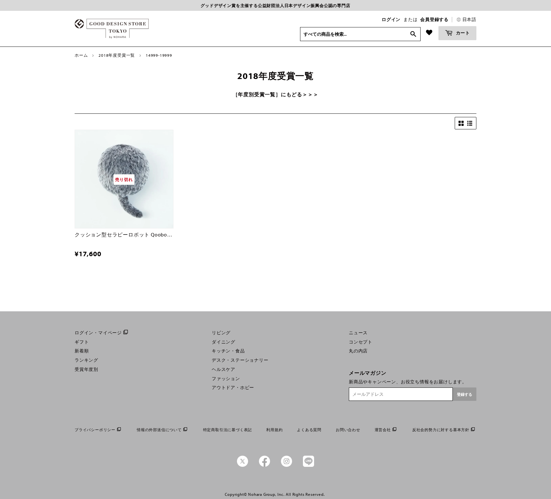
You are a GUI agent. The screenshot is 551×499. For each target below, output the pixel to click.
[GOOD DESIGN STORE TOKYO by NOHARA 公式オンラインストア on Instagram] (286, 465)
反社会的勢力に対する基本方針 (440, 429)
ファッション (226, 378)
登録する (464, 394)
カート (462, 32)
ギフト (82, 342)
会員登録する (434, 19)
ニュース (358, 333)
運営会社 (383, 429)
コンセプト (360, 342)
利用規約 (274, 429)
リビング (221, 333)
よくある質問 (309, 429)
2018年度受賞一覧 (117, 55)
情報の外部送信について (159, 429)
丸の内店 (358, 351)
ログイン (391, 19)
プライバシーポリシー (95, 429)
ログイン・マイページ (98, 333)
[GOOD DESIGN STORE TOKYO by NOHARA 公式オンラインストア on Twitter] (242, 465)
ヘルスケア (223, 369)
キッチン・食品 (228, 351)
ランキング (86, 360)
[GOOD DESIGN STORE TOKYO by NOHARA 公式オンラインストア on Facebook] (264, 465)
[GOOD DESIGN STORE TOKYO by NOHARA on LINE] (308, 465)
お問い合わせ (348, 429)
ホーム (81, 55)
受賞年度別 (86, 369)
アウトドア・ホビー (233, 387)
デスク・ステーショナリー (240, 360)
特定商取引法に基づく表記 (227, 429)
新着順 (82, 351)
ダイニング (223, 342)
